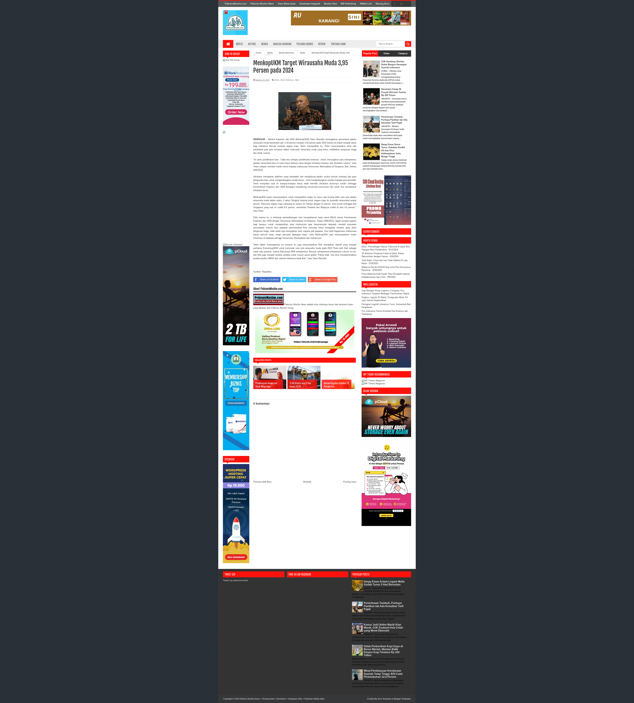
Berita (239, 44)
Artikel (252, 44)
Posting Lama (349, 482)
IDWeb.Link (366, 3)
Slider (297, 80)
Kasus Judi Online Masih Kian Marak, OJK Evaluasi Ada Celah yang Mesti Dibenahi (383, 627)
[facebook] (394, 4)
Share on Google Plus (325, 279)
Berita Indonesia (287, 80)
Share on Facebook (269, 279)
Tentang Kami (338, 44)
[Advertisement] (236, 188)
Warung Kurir (382, 3)
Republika (266, 271)
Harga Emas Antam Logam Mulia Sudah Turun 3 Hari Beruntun (384, 583)
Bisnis (264, 44)
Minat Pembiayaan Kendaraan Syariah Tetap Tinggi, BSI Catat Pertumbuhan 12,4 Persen (383, 673)
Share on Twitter (297, 279)
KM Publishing (348, 3)
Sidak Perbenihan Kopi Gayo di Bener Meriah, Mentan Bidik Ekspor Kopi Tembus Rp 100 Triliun (383, 651)
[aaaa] (351, 18)
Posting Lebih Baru (262, 482)
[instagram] (408, 4)
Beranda (307, 482)
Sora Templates (385, 699)
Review (322, 44)
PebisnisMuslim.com (236, 3)
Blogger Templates (402, 699)
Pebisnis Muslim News (262, 3)
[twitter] (401, 4)
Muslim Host (330, 3)
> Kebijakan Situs (295, 699)
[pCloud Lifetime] (236, 344)
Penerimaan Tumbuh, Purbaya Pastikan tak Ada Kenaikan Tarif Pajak (383, 606)
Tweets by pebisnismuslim (235, 580)
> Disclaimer (281, 699)
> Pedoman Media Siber (314, 699)
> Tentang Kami (267, 699)
